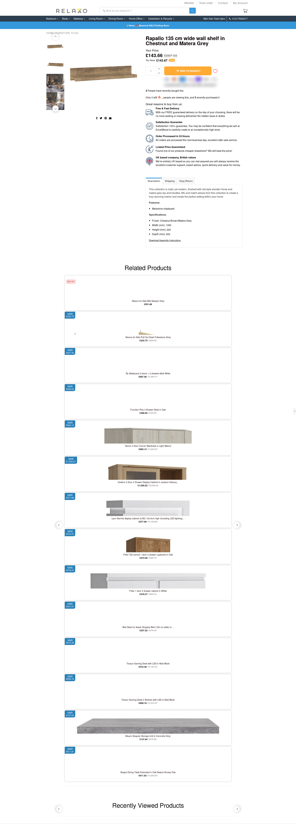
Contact (223, 2)
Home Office (136, 18)
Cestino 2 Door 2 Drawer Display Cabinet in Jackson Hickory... (148, 482)
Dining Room (116, 18)
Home (50, 33)
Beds (65, 18)
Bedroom (51, 18)
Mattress (79, 18)
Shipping (170, 181)
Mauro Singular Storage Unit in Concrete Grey (148, 735)
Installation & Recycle (160, 18)
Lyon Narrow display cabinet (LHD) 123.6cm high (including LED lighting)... (148, 518)
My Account (240, 2)
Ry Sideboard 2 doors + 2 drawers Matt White (148, 373)
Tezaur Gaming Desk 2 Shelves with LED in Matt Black (148, 699)
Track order (206, 2)
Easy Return (186, 181)
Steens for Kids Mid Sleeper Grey (148, 300)
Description (154, 181)
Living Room (96, 18)
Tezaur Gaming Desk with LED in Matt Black (148, 663)
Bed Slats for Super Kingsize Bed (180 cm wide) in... (148, 627)
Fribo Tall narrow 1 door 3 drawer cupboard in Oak (148, 554)
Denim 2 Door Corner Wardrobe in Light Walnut (148, 445)
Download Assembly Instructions (165, 240)
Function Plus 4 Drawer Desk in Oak (148, 409)
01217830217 (240, 18)
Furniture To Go (67, 33)
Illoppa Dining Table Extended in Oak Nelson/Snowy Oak (148, 772)
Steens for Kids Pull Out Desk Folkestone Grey (148, 337)
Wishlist (189, 2)
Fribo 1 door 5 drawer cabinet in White (148, 590)
